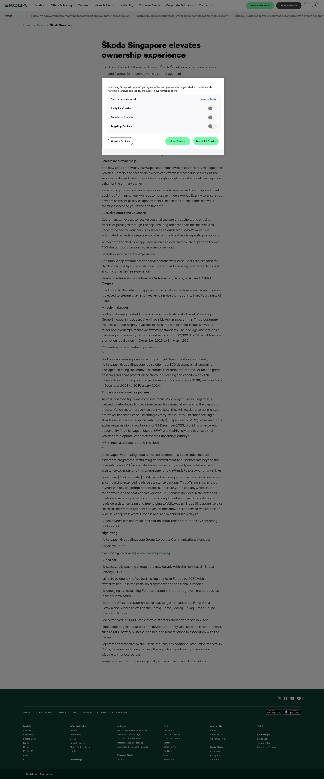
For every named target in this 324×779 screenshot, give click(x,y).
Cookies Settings (120, 141)
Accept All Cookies (206, 141)
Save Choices (177, 141)
